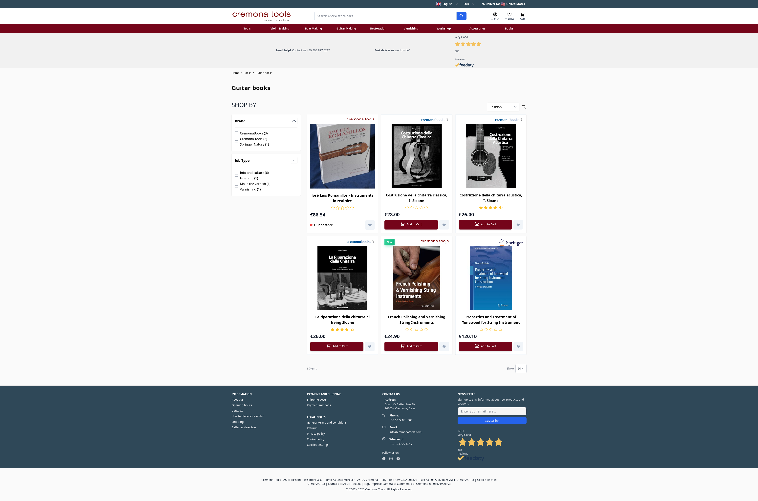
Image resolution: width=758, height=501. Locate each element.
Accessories (477, 28)
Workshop (444, 28)
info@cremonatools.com (405, 432)
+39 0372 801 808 (400, 420)
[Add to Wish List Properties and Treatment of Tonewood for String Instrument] (518, 346)
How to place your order (248, 416)
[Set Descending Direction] (524, 107)
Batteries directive (244, 427)
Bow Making (313, 28)
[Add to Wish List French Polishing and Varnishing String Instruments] (444, 346)
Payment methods (319, 405)
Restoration (378, 28)
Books (509, 28)
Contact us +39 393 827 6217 (311, 50)
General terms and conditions (327, 422)
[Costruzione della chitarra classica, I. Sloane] (416, 156)
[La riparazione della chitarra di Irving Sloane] (342, 278)
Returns (312, 428)
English (444, 4)
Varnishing (411, 28)
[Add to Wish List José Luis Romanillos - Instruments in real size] (370, 225)
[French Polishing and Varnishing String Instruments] (416, 278)
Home (235, 73)
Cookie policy (315, 439)
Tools (247, 28)
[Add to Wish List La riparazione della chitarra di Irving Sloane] (370, 346)
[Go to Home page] (261, 16)
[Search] (461, 16)
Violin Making (280, 28)
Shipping (238, 422)
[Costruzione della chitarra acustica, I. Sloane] (491, 156)
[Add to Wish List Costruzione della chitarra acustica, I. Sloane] (518, 225)
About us (238, 399)
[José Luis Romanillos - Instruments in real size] (342, 156)
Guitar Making (346, 28)
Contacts (237, 410)
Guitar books (263, 73)
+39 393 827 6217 (400, 444)
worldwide (392, 50)
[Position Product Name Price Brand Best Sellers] (503, 107)
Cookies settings (318, 445)
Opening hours (242, 405)
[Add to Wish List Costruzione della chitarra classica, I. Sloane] (444, 225)
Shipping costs (317, 399)
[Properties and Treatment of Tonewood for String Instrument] (491, 278)
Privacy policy (316, 433)
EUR (466, 4)
